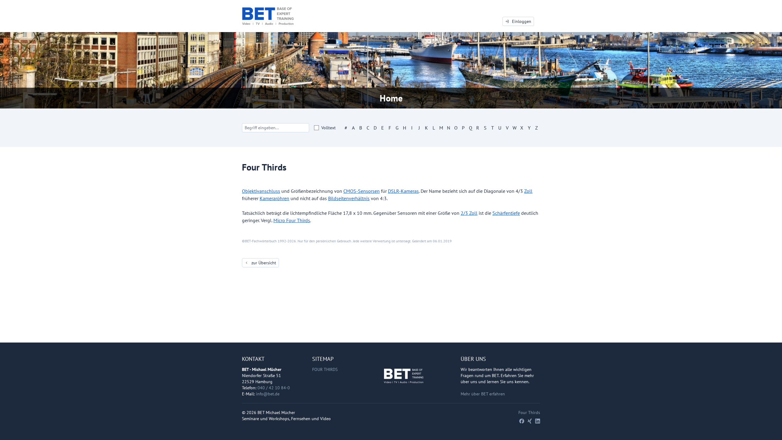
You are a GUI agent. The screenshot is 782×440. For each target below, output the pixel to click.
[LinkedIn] (537, 421)
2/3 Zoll (469, 213)
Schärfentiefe (506, 213)
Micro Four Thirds (291, 220)
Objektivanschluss (261, 191)
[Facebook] (521, 421)
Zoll (528, 191)
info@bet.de (268, 394)
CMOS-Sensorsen (361, 191)
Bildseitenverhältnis (349, 198)
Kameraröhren (274, 198)
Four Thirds (325, 369)
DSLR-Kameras (403, 191)
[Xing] (529, 421)
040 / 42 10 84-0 (274, 388)
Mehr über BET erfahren (483, 394)
